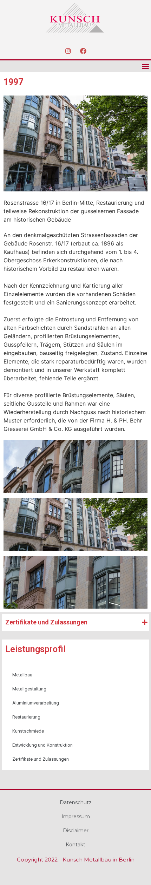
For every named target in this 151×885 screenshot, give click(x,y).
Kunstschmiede (28, 731)
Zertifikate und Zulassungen (40, 759)
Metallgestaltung (29, 688)
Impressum (75, 816)
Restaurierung (26, 717)
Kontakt (75, 844)
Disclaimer (75, 830)
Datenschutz (76, 802)
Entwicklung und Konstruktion (42, 745)
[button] (145, 66)
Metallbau (22, 674)
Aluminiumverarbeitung (35, 703)
